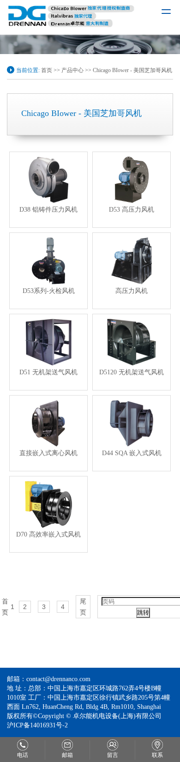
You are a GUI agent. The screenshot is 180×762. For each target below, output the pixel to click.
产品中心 (72, 70)
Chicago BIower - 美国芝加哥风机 (132, 70)
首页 (46, 70)
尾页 (83, 606)
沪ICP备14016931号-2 (37, 725)
